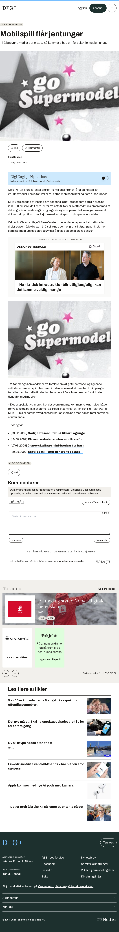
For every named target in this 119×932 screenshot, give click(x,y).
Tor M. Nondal (11, 873)
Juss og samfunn (11, 24)
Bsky (45, 876)
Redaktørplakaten (81, 886)
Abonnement (11, 897)
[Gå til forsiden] (9, 8)
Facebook (48, 864)
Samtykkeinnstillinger (94, 864)
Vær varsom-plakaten (52, 886)
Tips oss (108, 842)
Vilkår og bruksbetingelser (97, 870)
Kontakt (7, 906)
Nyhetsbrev (88, 857)
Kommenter (34, 148)
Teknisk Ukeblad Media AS (30, 920)
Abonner (98, 8)
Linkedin (47, 870)
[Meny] (112, 8)
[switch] (105, 178)
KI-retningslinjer (91, 876)
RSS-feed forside (53, 857)
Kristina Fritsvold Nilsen (17, 861)
